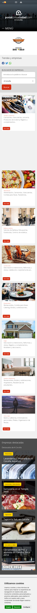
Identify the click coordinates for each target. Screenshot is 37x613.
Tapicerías (8, 514)
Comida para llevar (10, 195)
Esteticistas (8, 232)
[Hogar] (18, 330)
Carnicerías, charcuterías (13, 117)
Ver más (6, 128)
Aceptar (8, 607)
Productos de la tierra (12, 120)
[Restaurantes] (18, 292)
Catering (7, 307)
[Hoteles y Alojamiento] (18, 367)
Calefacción (13, 270)
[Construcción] (18, 254)
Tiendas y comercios (9, 115)
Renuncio (17, 607)
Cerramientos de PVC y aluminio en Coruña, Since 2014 (17, 552)
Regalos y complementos (18, 345)
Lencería (26, 117)
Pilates (15, 420)
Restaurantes (7, 303)
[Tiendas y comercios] (18, 104)
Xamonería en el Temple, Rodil (16, 490)
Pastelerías (22, 195)
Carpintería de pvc (24, 270)
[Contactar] (16, 2)
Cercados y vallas (10, 545)
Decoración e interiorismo (13, 268)
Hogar (5, 341)
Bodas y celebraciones (18, 307)
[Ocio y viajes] (18, 405)
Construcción (7, 265)
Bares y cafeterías (10, 418)
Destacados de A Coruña (12, 447)
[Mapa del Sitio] (21, 2)
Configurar (26, 607)
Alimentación (7, 190)
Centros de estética (19, 232)
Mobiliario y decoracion (12, 347)
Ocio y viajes (7, 416)
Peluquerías (22, 230)
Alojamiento (8, 383)
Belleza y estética (8, 228)
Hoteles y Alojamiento (9, 378)
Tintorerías (8, 454)
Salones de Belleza (11, 230)
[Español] (4, 2)
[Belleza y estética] (18, 217)
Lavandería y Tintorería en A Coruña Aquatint (18, 460)
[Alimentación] (18, 179)
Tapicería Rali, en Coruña (16, 519)
